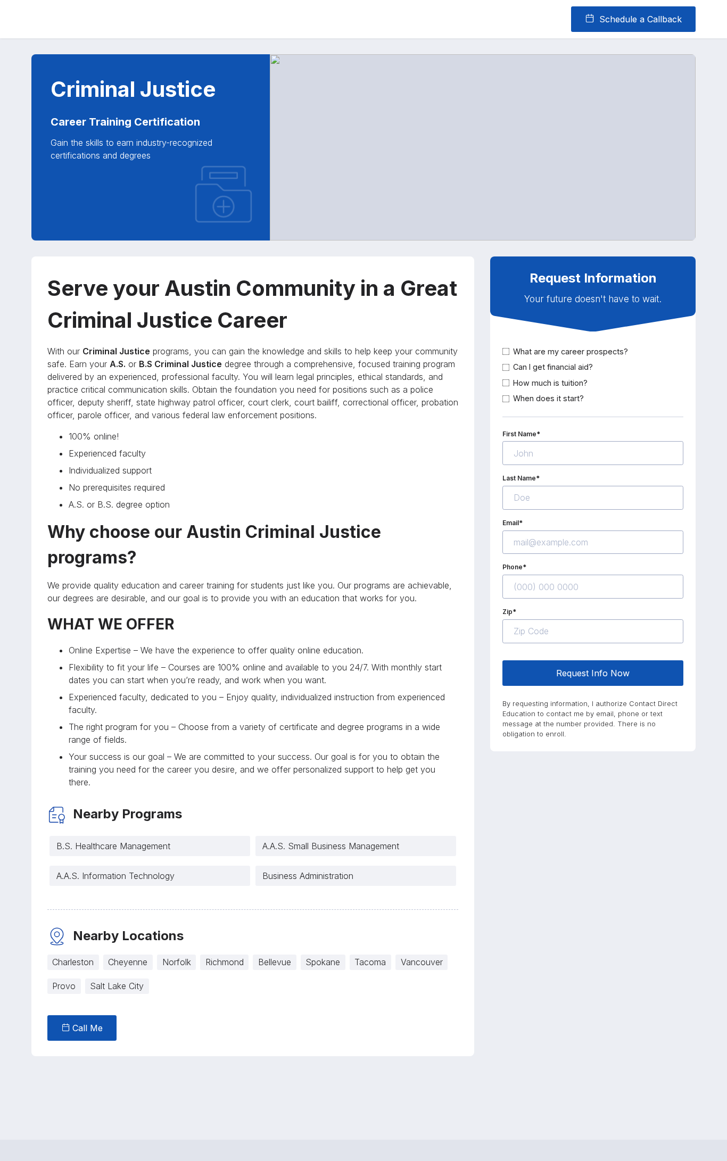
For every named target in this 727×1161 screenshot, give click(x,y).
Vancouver (422, 962)
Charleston (73, 962)
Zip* (509, 612)
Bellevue (274, 962)
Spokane (322, 962)
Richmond (224, 962)
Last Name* (521, 478)
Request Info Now (593, 672)
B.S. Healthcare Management (113, 846)
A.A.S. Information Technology (115, 875)
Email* (512, 523)
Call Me (86, 1028)
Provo (64, 986)
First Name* (521, 433)
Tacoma (370, 962)
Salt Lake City (117, 986)
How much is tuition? (550, 382)
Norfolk (176, 962)
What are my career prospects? (570, 350)
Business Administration (307, 875)
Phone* (514, 567)
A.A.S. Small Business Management (330, 846)
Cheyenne (127, 962)
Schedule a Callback (639, 19)
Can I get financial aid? (553, 366)
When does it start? (548, 398)
